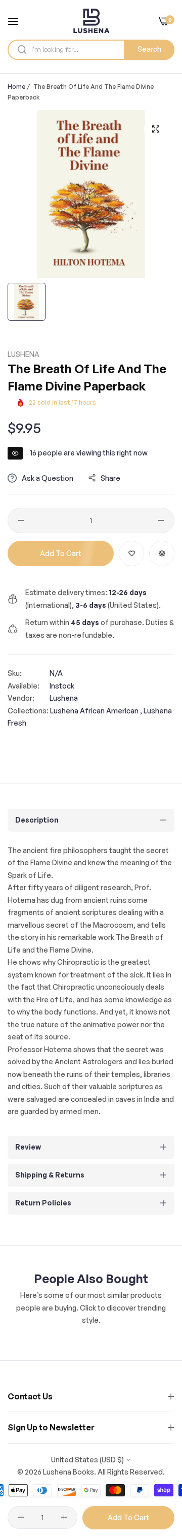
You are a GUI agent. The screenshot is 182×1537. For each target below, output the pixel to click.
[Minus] (21, 520)
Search (149, 49)
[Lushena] (91, 21)
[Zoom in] (155, 129)
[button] (131, 553)
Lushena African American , (96, 710)
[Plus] (161, 520)
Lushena (23, 354)
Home (16, 86)
